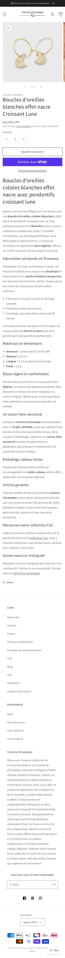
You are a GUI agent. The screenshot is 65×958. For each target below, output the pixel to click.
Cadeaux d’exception (19, 691)
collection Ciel (39, 538)
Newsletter (13, 683)
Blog (9, 666)
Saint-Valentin (15, 730)
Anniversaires (15, 738)
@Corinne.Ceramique (27, 573)
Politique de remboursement (24, 650)
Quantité (7, 132)
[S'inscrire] (54, 885)
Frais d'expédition (23, 126)
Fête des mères (16, 722)
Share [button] (10, 582)
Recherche (13, 617)
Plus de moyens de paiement (32, 170)
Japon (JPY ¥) (30, 922)
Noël (10, 714)
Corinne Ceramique (21, 948)
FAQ (9, 674)
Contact (11, 625)
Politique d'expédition (20, 641)
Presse (11, 633)
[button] (4, 14)
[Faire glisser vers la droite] (41, 87)
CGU (9, 658)
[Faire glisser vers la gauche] (24, 87)
